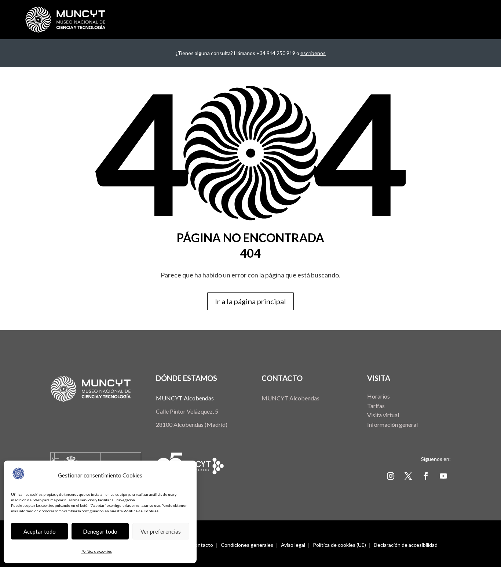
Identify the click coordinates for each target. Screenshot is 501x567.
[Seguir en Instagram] (390, 476)
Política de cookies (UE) (339, 545)
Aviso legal (293, 545)
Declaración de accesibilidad (406, 545)
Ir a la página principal (250, 301)
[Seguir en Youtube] (443, 476)
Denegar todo (100, 531)
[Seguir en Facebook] (425, 476)
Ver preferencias (160, 531)
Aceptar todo (39, 531)
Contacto (202, 545)
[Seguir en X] (408, 476)
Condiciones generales (247, 545)
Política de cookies (96, 551)
